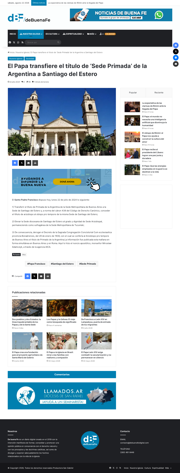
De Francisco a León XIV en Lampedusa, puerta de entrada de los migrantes (96, 322)
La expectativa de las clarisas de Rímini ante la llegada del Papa (75, 3)
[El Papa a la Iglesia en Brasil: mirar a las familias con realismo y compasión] (62, 340)
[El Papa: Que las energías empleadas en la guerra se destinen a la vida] (132, 170)
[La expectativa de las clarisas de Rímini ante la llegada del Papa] (132, 107)
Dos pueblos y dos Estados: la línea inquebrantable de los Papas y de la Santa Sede (26, 322)
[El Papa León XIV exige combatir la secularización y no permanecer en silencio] (96, 340)
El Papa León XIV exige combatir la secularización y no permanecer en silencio (96, 355)
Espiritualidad (73, 34)
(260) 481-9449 (127, 452)
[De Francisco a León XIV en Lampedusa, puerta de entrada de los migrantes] (96, 308)
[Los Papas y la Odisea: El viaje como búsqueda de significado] (62, 308)
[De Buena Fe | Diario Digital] (29, 17)
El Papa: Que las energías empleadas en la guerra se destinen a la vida (154, 169)
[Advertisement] (146, 206)
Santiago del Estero (63, 263)
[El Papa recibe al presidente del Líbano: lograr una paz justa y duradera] (132, 153)
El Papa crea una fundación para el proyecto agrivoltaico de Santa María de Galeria (27, 355)
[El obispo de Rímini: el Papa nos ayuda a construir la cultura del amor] (132, 137)
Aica (23, 255)
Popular (133, 92)
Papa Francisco (37, 263)
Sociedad (30, 58)
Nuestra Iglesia (31, 34)
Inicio (13, 34)
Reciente (159, 92)
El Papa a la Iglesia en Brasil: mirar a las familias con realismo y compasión (60, 355)
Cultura (52, 34)
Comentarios (61, 374)
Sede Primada (88, 263)
